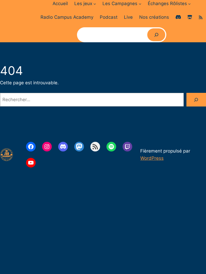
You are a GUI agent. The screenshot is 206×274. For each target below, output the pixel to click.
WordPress (152, 158)
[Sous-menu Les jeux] (94, 3)
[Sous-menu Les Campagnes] (140, 3)
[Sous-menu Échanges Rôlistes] (189, 3)
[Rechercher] (156, 34)
